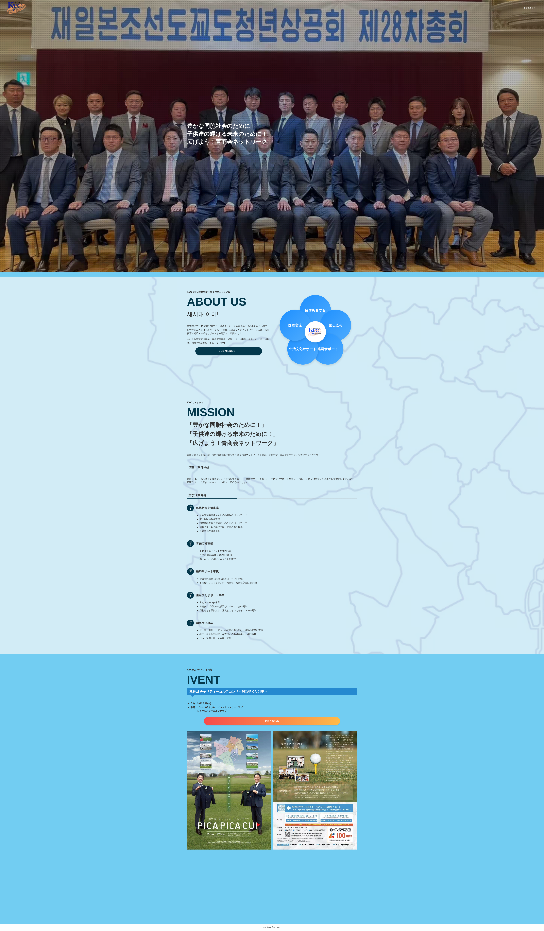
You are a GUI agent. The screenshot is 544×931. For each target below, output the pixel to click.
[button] (267, 269)
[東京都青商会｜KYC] (16, 8)
